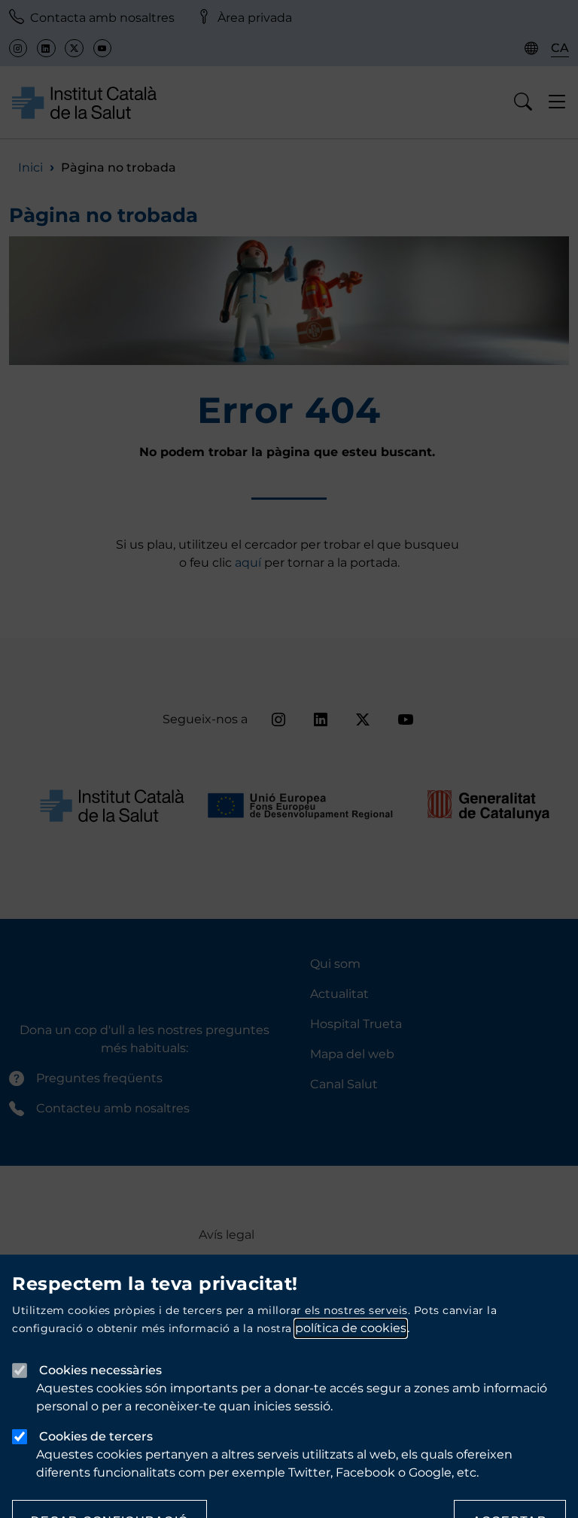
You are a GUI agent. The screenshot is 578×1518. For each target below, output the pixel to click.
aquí (249, 562)
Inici (30, 167)
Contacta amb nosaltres (102, 18)
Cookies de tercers (96, 1436)
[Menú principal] (557, 102)
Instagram (18, 48)
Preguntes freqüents (99, 1078)
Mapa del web (352, 1054)
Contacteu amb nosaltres (113, 1108)
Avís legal (226, 1234)
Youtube (102, 48)
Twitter (74, 48)
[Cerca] (523, 102)
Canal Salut (344, 1084)
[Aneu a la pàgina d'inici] (84, 102)
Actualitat (339, 994)
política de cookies (350, 1328)
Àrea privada (255, 18)
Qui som (335, 964)
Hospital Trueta (356, 1024)
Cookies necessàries (100, 1370)
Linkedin (46, 48)
